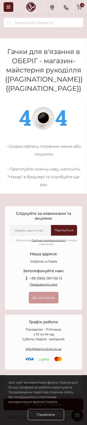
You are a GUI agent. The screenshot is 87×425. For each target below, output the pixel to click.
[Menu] (8, 7)
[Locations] (52, 7)
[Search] (9, 22)
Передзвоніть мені (44, 284)
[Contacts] (66, 7)
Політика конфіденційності (48, 240)
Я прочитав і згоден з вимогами (46, 242)
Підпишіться (64, 230)
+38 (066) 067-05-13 (45, 278)
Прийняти (46, 414)
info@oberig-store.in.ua (44, 349)
